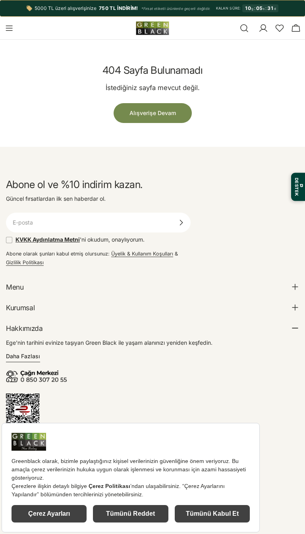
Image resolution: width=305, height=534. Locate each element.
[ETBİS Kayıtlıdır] (23, 397)
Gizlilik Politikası (25, 262)
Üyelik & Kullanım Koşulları (142, 254)
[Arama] (244, 28)
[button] (279, 28)
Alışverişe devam (152, 112)
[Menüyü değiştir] (9, 28)
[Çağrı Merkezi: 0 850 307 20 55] (37, 372)
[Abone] (181, 222)
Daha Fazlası (23, 356)
